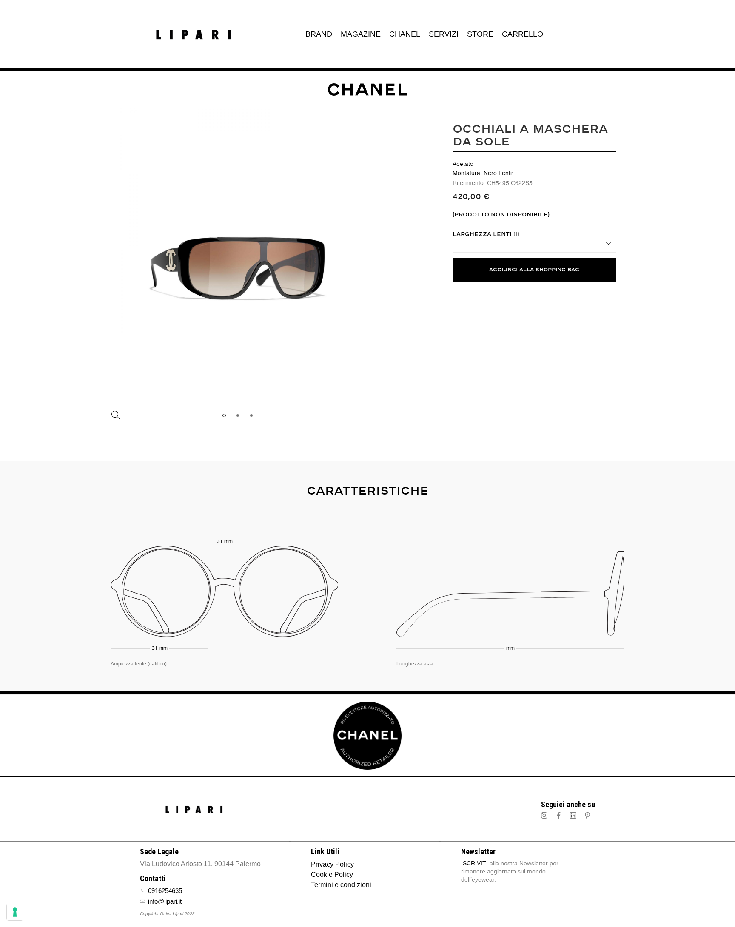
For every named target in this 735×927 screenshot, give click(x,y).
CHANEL (404, 34)
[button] (224, 415)
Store (480, 34)
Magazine (361, 34)
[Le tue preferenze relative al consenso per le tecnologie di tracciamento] (15, 912)
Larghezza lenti (486, 234)
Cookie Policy (332, 874)
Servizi (444, 34)
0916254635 (165, 890)
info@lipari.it (165, 901)
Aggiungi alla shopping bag (534, 270)
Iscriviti (474, 863)
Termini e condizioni (341, 884)
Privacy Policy (332, 864)
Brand (318, 34)
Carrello (522, 34)
